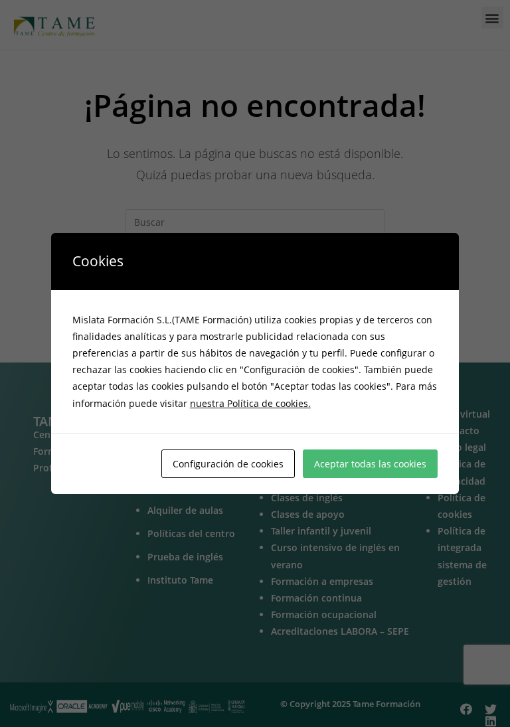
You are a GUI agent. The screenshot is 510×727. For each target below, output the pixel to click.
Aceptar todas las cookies (370, 463)
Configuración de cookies (228, 463)
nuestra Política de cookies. (250, 403)
